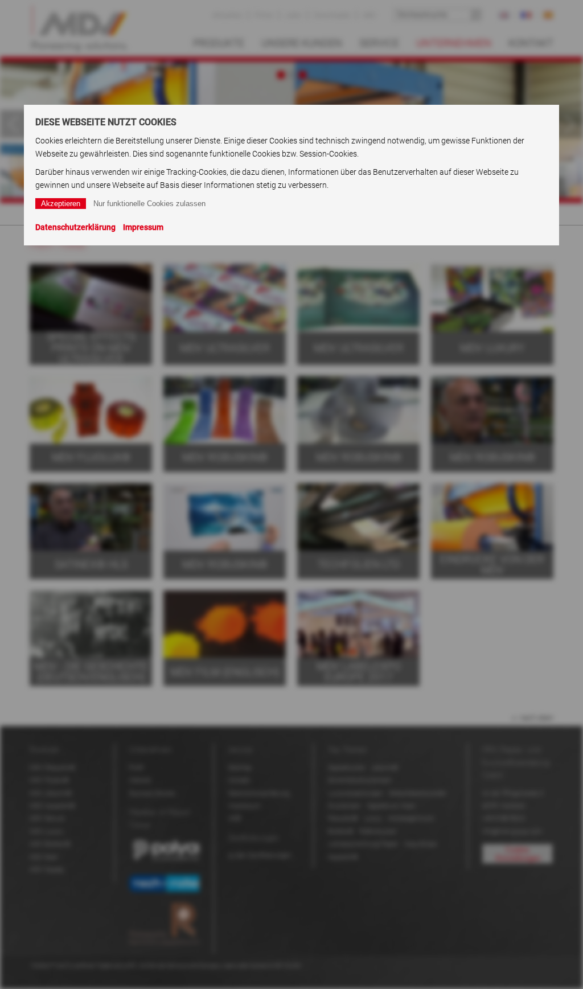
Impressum (143, 227)
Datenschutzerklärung (75, 227)
